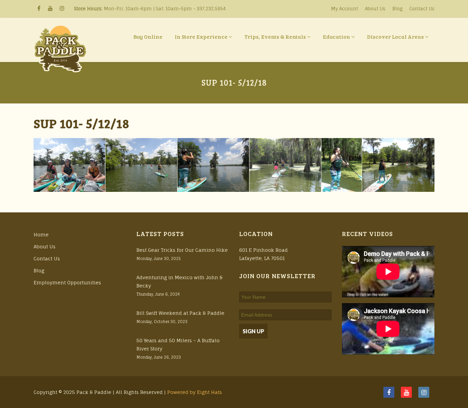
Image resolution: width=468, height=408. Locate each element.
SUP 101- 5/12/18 (82, 123)
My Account (344, 8)
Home (41, 234)
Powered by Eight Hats (194, 392)
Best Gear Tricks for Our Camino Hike (182, 250)
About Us (375, 8)
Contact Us (421, 8)
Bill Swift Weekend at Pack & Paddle (180, 313)
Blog (397, 8)
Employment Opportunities (67, 282)
